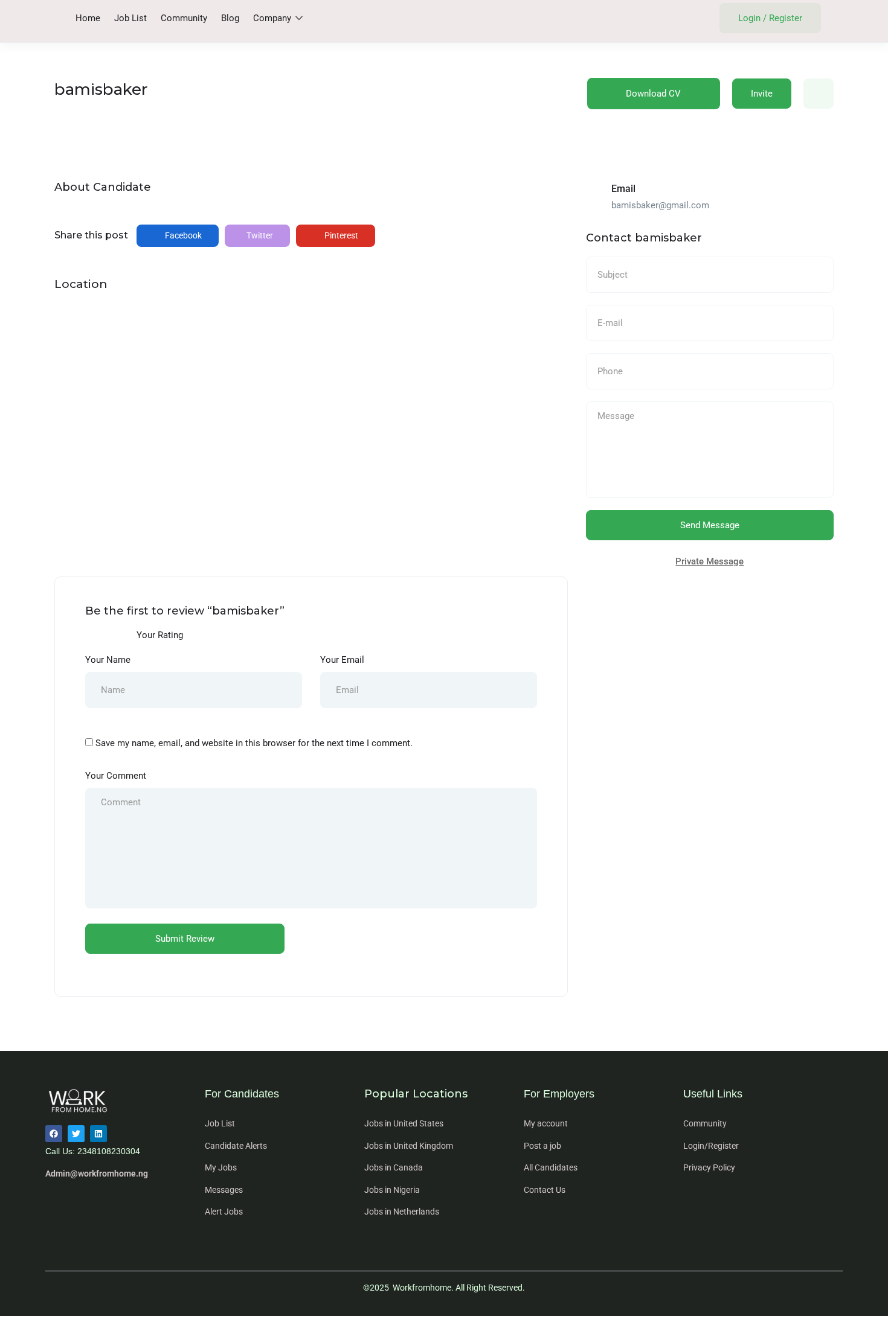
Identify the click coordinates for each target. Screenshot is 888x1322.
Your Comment (115, 775)
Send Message (709, 525)
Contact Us (544, 1190)
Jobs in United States (403, 1123)
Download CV (653, 93)
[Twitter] (76, 1133)
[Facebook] (53, 1133)
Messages (224, 1190)
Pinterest (340, 235)
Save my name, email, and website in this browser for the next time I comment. (254, 743)
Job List (130, 18)
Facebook (182, 235)
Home (88, 18)
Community (184, 18)
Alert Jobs (224, 1211)
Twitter (259, 235)
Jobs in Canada (393, 1167)
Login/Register (711, 1146)
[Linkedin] (98, 1133)
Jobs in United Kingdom (408, 1146)
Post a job (542, 1146)
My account (546, 1123)
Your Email (342, 659)
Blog (230, 18)
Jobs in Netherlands (401, 1211)
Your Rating (160, 635)
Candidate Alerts (236, 1146)
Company (273, 18)
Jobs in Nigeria (392, 1190)
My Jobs (221, 1167)
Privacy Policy (709, 1167)
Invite (762, 93)
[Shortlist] (818, 93)
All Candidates (551, 1167)
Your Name (107, 659)
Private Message (709, 561)
